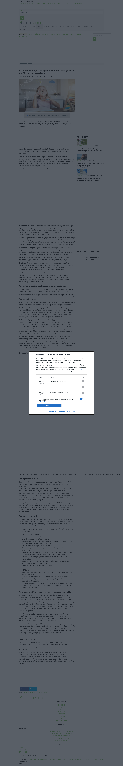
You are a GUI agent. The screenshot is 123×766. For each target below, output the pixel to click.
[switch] (82, 381)
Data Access (61, 411)
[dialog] (61, 383)
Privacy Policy (71, 411)
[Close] (90, 354)
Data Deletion (52, 411)
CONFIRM (49, 405)
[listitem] (61, 377)
